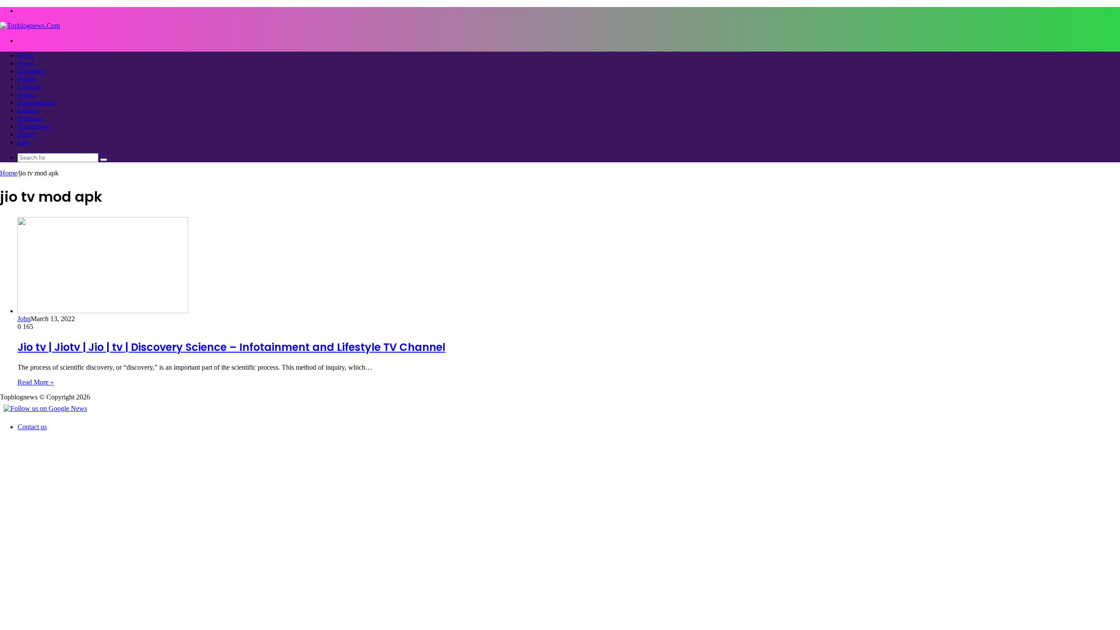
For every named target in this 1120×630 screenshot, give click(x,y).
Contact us (32, 426)
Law (24, 142)
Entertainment (37, 102)
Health (27, 79)
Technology (34, 126)
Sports (26, 94)
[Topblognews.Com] (30, 25)
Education (32, 71)
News (26, 63)
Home (26, 55)
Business (30, 118)
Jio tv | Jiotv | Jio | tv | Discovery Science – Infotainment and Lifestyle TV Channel (231, 347)
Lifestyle (30, 87)
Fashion (28, 110)
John (24, 318)
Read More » (36, 382)
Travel (26, 134)
